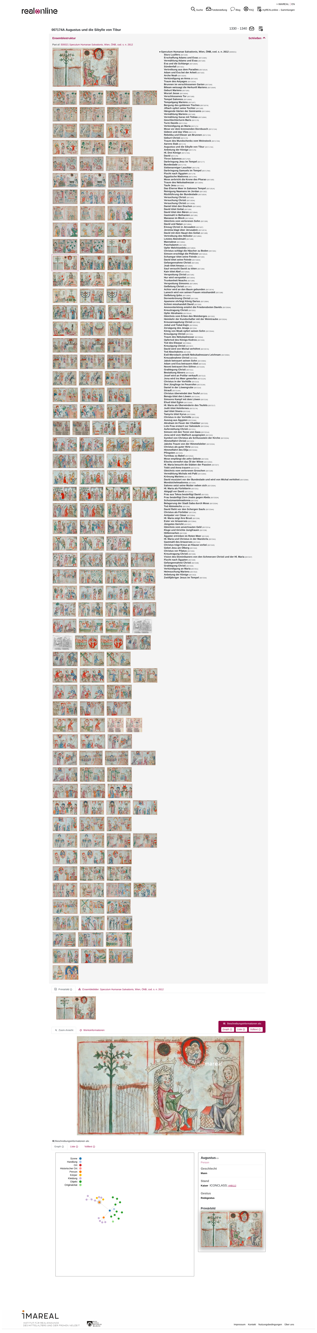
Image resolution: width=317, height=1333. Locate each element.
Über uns (289, 1324)
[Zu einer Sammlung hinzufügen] (260, 29)
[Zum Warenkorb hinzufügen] (251, 29)
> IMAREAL (282, 4)
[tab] (64, 989)
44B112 (232, 1185)
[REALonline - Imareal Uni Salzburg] (53, 8)
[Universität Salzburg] (94, 1323)
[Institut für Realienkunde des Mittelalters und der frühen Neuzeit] (51, 1318)
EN (293, 4)
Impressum (240, 1324)
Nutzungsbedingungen (270, 1324)
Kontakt (252, 1324)
